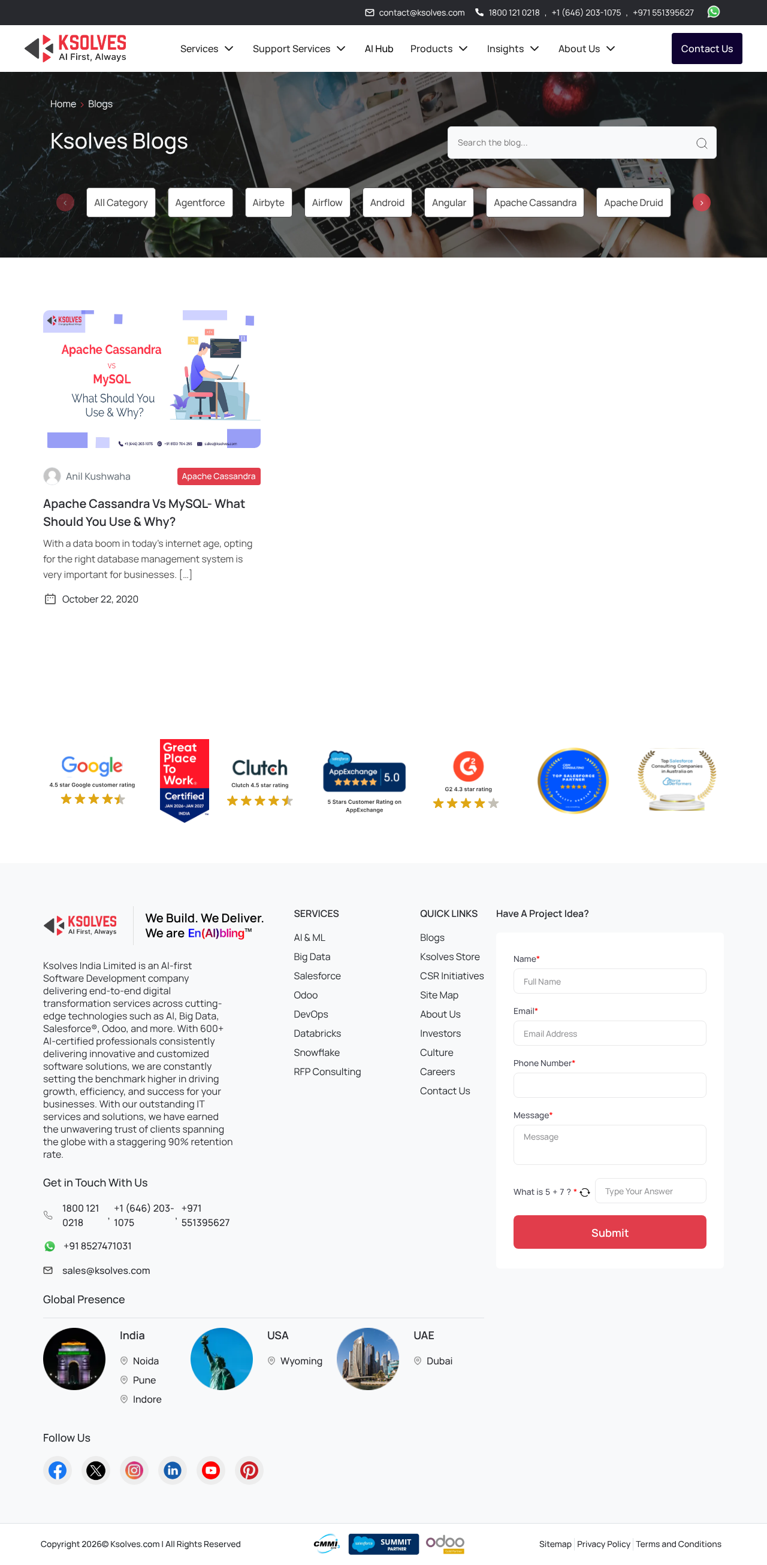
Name (527, 959)
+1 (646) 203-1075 (586, 13)
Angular (449, 202)
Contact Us (707, 48)
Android (387, 202)
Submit (610, 1232)
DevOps (311, 1014)
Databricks (318, 1033)
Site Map (439, 994)
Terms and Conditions (678, 1544)
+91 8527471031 (98, 1246)
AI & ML (309, 937)
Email (526, 1011)
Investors (440, 1033)
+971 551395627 (663, 13)
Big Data (312, 956)
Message (533, 1115)
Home (63, 103)
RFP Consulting (327, 1071)
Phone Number (544, 1063)
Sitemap (555, 1544)
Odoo (306, 994)
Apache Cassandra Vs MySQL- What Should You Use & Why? (144, 512)
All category (120, 202)
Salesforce (318, 975)
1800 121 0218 (514, 13)
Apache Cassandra (535, 202)
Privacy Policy (603, 1544)
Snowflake (317, 1052)
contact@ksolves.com (422, 13)
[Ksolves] (75, 48)
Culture (437, 1052)
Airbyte (269, 202)
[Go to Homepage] (58, 1470)
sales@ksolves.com (106, 1270)
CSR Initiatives (452, 975)
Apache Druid (633, 202)
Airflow (327, 202)
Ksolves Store (450, 956)
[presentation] (65, 202)
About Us (440, 1014)
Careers (437, 1071)
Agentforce (200, 202)
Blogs (432, 937)
